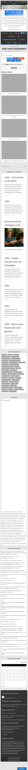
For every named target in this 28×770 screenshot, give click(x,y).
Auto (4, 354)
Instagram (17, 1)
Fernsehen (5, 364)
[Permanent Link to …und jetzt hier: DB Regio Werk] (14, 128)
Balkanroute (18, 533)
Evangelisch (13, 362)
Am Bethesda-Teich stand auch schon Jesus (11, 598)
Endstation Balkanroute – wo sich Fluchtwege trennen (13, 640)
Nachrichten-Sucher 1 (11, 51)
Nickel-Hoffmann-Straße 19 (14, 93)
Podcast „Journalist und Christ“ (9, 713)
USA (4, 389)
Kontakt (14, 4)
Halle (18, 368)
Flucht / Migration (7, 366)
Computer (15, 356)
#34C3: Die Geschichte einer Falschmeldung (11, 653)
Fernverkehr (14, 364)
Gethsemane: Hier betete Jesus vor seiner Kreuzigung (14, 574)
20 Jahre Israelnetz (6, 624)
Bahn (18, 36)
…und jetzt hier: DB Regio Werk (14, 139)
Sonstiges (5, 385)
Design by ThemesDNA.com (14, 760)
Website (14, 68)
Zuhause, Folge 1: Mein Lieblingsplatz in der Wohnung (13, 615)
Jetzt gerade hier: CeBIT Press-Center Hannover (14, 160)
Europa (5, 362)
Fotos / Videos (21, 39)
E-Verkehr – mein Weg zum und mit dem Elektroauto (13, 720)
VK (9, 60)
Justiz (20, 374)
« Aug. (3, 686)
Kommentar (5, 376)
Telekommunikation (7, 387)
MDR (5, 698)
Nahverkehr (16, 379)
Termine (15, 42)
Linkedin (18, 60)
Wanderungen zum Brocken (9, 39)
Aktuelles (5, 33)
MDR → (25, 166)
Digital (8, 42)
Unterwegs (16, 46)
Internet (13, 370)
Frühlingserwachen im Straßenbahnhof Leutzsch (12, 632)
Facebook (4, 1)
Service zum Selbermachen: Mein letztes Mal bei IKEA (13, 649)
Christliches (6, 356)
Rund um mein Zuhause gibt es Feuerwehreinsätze (13, 602)
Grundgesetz (17, 29)
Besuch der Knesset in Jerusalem (9, 626)
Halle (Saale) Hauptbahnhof (14, 48)
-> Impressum (5, 734)
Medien (11, 377)
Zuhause (3, 580)
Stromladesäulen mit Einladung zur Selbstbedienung (13, 594)
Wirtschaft (12, 391)
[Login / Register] (26, 33)
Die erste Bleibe (5, 621)
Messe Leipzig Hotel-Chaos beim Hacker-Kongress (13, 611)
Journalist (17, 33)
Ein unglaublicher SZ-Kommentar (9, 560)
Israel (4, 374)
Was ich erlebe (18, 389)
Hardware (5, 370)
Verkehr (10, 389)
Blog (11, 33)
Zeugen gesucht (5, 578)
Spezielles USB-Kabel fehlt (7, 646)
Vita (20, 42)
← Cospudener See (5, 166)
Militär (18, 377)
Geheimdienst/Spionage (8, 368)
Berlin (16, 354)
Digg (13, 60)
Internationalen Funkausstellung (9, 531)
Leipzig (4, 377)
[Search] (21, 33)
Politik (5, 381)
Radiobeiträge (13, 381)
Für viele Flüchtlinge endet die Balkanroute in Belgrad (13, 583)
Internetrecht (17, 372)
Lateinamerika (15, 376)
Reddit (22, 58)
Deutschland (15, 358)
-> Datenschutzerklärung (7, 732)
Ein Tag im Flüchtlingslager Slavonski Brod (11, 644)
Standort (11, 46)
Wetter (5, 391)
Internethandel (6, 372)
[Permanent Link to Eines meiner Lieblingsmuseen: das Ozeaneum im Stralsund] (14, 105)
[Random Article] (23, 33)
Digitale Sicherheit (14, 360)
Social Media (6, 383)
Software (14, 383)
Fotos (16, 366)
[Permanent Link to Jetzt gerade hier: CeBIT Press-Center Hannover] (14, 150)
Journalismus (12, 374)
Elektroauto (12, 36)
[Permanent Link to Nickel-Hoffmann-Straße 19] (14, 83)
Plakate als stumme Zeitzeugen (9, 619)
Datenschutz (6, 358)
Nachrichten (6, 379)
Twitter (11, 1)
